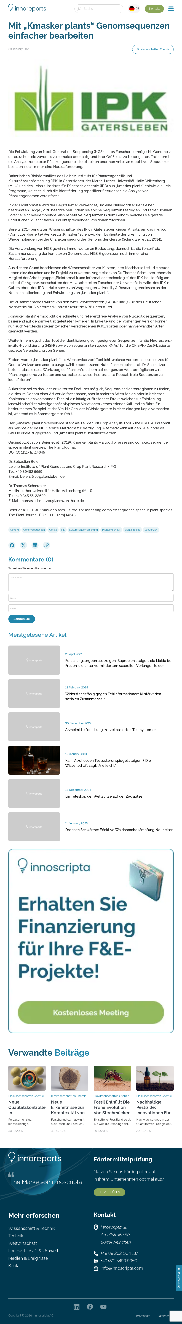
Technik (15, 1235)
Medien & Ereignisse (28, 1258)
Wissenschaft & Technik (31, 1228)
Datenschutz (165, 1316)
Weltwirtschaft (22, 1243)
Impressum (143, 1316)
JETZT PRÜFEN (109, 1192)
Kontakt (154, 8)
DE (137, 8)
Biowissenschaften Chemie (153, 49)
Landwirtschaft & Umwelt (33, 1250)
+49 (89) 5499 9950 (119, 1260)
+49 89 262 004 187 (119, 1253)
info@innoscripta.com (122, 1268)
